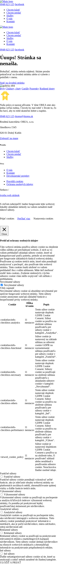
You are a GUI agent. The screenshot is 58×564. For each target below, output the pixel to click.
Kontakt (10, 21)
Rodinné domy (47, 88)
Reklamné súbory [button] (9, 529)
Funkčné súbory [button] (8, 473)
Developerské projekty (17, 175)
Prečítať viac (23, 218)
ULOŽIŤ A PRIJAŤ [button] (10, 562)
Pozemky (34, 88)
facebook (19, 4)
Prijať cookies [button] (7, 218)
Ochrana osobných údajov (19, 184)
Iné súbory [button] (5, 550)
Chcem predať (13, 12)
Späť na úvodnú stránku (12, 82)
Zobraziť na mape (9, 138)
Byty (2, 88)
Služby (10, 15)
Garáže (25, 88)
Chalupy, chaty (13, 88)
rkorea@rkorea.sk (24, 116)
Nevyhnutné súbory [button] (10, 281)
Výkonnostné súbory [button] (10, 491)
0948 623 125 (7, 4)
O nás (9, 18)
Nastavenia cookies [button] (43, 218)
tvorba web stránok (9, 195)
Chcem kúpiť (13, 9)
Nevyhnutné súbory (14, 285)
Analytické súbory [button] (9, 509)
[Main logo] (6, 1)
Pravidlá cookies (14, 181)
